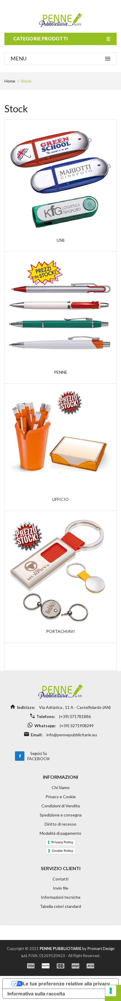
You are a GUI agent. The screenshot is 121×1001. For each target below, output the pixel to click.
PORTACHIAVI (60, 631)
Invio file (60, 887)
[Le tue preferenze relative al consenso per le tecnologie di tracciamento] (110, 990)
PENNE (60, 372)
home (9, 80)
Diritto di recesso (60, 824)
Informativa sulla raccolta (36, 994)
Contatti (60, 878)
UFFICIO (60, 499)
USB (61, 240)
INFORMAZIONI (60, 777)
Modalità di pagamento (60, 833)
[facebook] (19, 756)
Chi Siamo (61, 787)
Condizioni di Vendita (60, 805)
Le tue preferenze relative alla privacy (66, 984)
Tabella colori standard (60, 906)
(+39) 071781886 (74, 716)
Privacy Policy (62, 842)
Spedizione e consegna (61, 814)
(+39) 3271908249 (76, 725)
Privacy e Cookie (61, 796)
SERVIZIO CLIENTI (60, 868)
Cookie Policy (62, 851)
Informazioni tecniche (60, 897)
